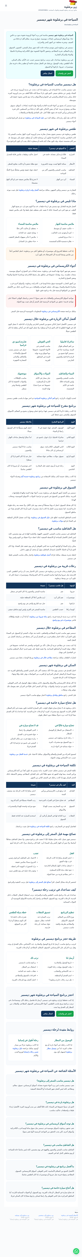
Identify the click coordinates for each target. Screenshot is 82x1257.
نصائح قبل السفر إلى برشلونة (40, 882)
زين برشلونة (70, 6)
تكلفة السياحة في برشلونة (40, 826)
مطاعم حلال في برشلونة (43, 658)
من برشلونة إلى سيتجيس (46, 1215)
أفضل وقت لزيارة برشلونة (29, 190)
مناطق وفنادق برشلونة (54, 695)
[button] (76, 1251)
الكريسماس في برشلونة (51, 311)
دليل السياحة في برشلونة (34, 118)
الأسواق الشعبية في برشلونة (69, 1215)
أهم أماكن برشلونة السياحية (44, 398)
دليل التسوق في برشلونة (40, 517)
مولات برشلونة (57, 521)
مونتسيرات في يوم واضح (62, 620)
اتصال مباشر (47, 73)
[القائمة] (6, 5)
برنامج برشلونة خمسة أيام (30, 476)
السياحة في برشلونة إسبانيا (71, 24)
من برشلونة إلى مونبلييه (22, 1215)
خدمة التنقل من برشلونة (19, 754)
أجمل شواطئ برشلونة (42, 555)
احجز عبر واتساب (64, 73)
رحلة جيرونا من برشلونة (39, 617)
